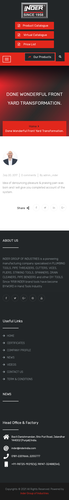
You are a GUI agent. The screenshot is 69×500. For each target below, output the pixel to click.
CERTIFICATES (16, 343)
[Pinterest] (32, 298)
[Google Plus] (23, 298)
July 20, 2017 (10, 175)
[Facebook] (6, 298)
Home (33, 126)
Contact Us (15, 372)
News (11, 357)
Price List (29, 44)
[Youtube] (41, 298)
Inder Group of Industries (35, 493)
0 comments (28, 175)
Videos (11, 364)
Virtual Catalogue (35, 35)
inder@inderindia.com (24, 448)
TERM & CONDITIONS (20, 379)
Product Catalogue (35, 25)
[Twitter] (15, 298)
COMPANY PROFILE (19, 350)
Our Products (42, 57)
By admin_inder (49, 175)
